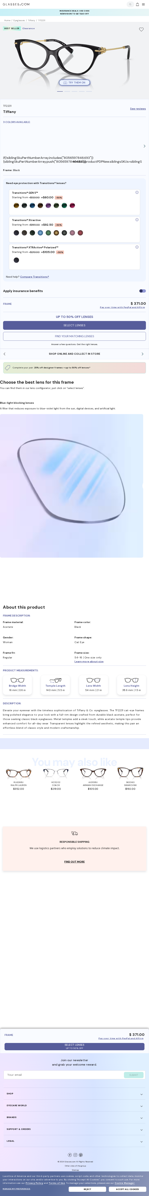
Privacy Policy (34, 1183)
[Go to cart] (137, 4)
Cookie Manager (125, 1183)
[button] (110, 661)
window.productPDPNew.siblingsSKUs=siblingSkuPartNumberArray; (107, 162)
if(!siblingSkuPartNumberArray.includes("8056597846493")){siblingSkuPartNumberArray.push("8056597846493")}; (38, 159)
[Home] (16, 4)
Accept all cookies (127, 1189)
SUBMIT (133, 1075)
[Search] (129, 4)
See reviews (138, 109)
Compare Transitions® (34, 276)
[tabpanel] (74, 60)
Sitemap (75, 1170)
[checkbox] (142, 291)
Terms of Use (57, 1183)
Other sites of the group (75, 1166)
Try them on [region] (77, 82)
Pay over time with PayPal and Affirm (122, 307)
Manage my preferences (16, 1189)
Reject (87, 1189)
